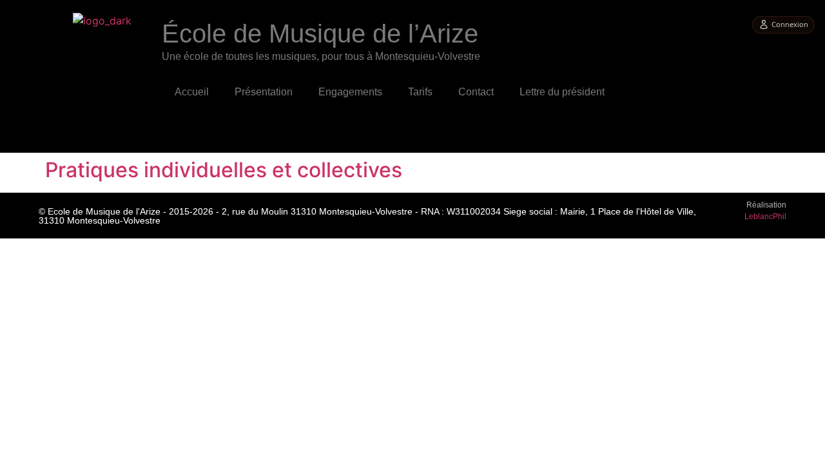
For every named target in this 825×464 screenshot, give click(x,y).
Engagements (350, 91)
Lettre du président (562, 91)
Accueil (192, 91)
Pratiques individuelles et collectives (223, 169)
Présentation (264, 91)
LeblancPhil (765, 216)
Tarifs (420, 91)
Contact (476, 91)
